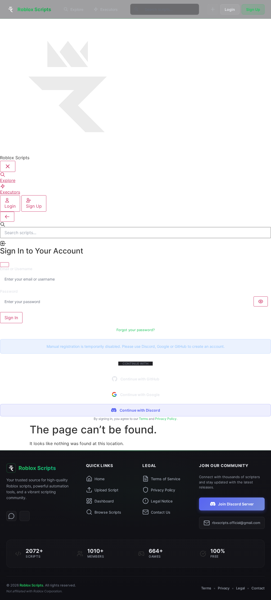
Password (9, 291)
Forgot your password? (135, 330)
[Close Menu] (7, 166)
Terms (143, 419)
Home (99, 479)
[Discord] (11, 516)
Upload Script (106, 490)
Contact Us (160, 512)
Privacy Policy (166, 419)
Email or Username (16, 269)
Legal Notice (162, 501)
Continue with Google (140, 394)
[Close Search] (7, 217)
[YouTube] (25, 516)
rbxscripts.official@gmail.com (236, 523)
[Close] (4, 264)
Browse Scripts (107, 512)
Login (230, 9)
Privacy (223, 588)
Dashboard (104, 501)
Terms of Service (165, 479)
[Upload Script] (212, 9)
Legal (240, 588)
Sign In (11, 317)
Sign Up (253, 9)
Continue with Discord (140, 410)
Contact (258, 588)
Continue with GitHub (139, 379)
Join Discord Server (236, 504)
